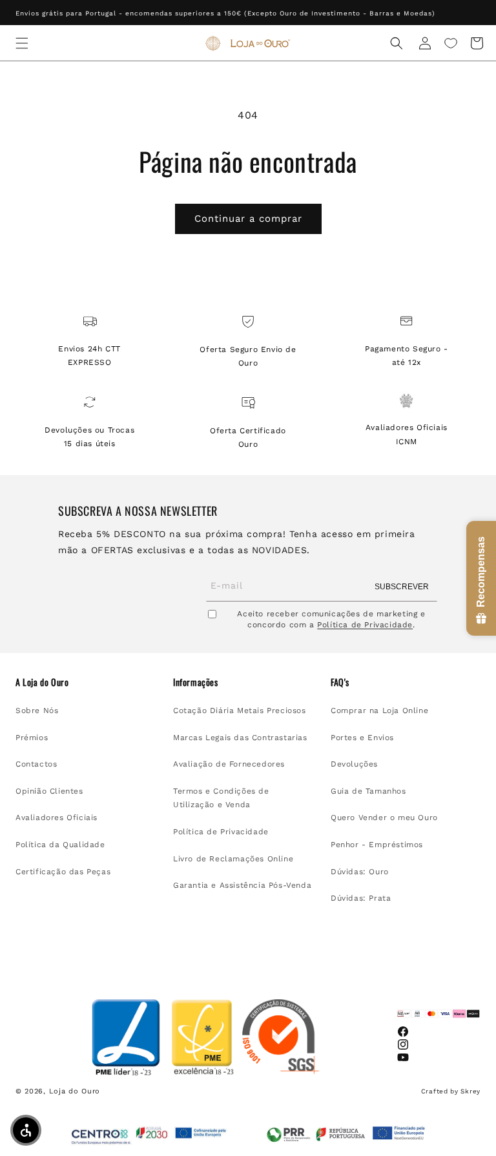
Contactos (36, 764)
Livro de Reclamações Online (233, 858)
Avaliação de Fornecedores (229, 764)
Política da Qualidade (60, 844)
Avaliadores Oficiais (57, 817)
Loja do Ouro (74, 1091)
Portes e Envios (362, 737)
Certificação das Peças (63, 871)
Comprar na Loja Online (379, 710)
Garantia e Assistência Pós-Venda (242, 885)
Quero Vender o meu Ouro (384, 817)
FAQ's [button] (340, 682)
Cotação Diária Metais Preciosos (239, 710)
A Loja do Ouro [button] (42, 682)
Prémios (32, 737)
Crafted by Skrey (450, 1091)
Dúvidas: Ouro (360, 871)
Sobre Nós (37, 710)
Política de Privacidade (365, 624)
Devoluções (354, 764)
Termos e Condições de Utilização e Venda (221, 798)
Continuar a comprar (248, 218)
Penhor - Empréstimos (377, 844)
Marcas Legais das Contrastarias (240, 737)
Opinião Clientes (49, 791)
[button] (22, 43)
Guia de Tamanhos (368, 791)
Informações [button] (195, 682)
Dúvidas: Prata (361, 898)
